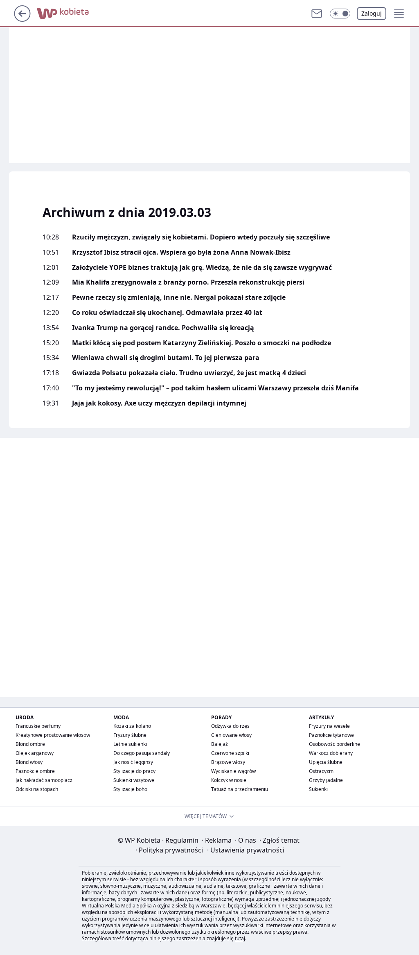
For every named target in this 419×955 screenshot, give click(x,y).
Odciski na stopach (37, 789)
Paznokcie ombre (35, 771)
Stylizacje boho (130, 789)
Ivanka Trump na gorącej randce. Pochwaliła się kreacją (163, 328)
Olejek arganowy (35, 753)
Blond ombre (30, 744)
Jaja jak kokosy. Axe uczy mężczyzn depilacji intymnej (159, 403)
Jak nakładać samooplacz (44, 780)
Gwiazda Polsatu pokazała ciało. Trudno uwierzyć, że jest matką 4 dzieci (189, 373)
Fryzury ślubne (129, 735)
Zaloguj (371, 13)
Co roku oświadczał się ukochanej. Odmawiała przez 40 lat (167, 312)
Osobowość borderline (334, 744)
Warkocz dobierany (331, 753)
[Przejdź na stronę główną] (22, 19)
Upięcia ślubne (325, 762)
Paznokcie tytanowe (331, 735)
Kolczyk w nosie (228, 780)
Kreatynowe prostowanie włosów (53, 735)
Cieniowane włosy (231, 735)
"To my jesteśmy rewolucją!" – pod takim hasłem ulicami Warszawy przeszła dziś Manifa (215, 388)
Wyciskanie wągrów (233, 771)
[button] (340, 13)
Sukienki (318, 789)
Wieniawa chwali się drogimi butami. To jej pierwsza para (165, 357)
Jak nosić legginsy (133, 762)
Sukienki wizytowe (133, 780)
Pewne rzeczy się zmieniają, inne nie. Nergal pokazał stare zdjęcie (179, 297)
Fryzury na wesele (329, 726)
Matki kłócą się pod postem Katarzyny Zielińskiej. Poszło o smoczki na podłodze (201, 343)
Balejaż (219, 744)
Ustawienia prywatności (245, 850)
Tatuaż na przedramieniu (239, 789)
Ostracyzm (321, 771)
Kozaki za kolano (132, 726)
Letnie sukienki (130, 744)
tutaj (240, 938)
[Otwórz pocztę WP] (316, 13)
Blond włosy (29, 762)
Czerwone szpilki (230, 753)
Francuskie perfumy (38, 726)
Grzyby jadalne (326, 780)
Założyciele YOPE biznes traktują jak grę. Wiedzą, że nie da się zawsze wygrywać (202, 267)
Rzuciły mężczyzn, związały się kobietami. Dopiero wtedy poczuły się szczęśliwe (201, 237)
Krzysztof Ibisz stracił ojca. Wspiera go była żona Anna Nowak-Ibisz (181, 252)
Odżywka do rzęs (230, 726)
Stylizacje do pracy (134, 771)
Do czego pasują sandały (141, 753)
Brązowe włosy (228, 762)
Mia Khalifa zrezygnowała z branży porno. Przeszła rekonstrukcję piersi (188, 282)
